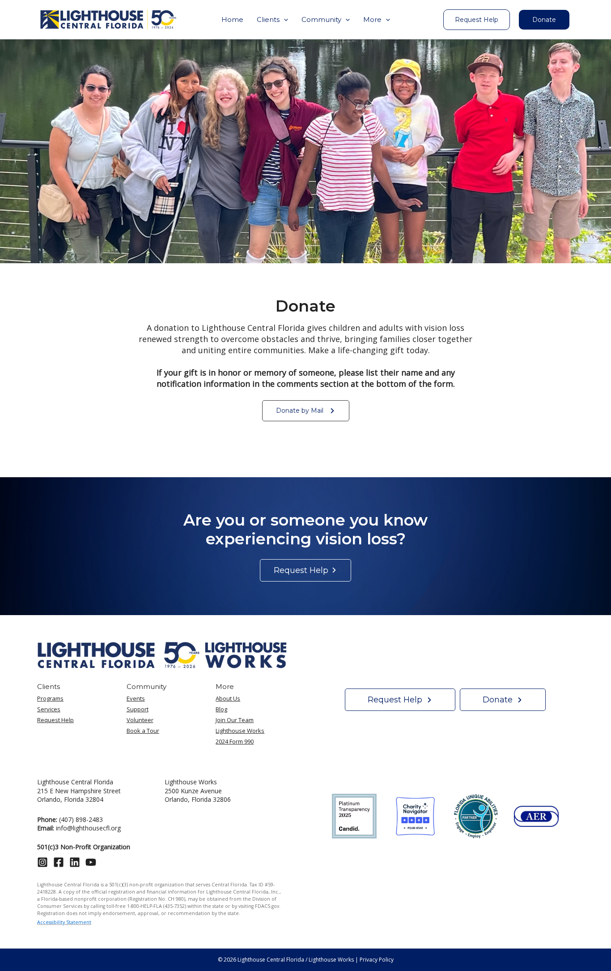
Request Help (55, 720)
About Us (228, 698)
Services (48, 709)
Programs (50, 698)
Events (136, 698)
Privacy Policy (377, 959)
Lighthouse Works (240, 731)
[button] (272, 20)
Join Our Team (235, 720)
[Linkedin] (74, 862)
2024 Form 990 (235, 741)
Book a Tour (143, 731)
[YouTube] (90, 862)
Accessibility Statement (64, 922)
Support (138, 709)
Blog (221, 709)
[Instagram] (42, 862)
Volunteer (140, 720)
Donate (544, 20)
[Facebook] (58, 862)
